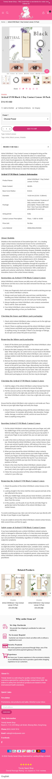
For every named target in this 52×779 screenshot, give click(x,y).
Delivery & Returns (24, 108)
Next (49, 50)
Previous (3, 50)
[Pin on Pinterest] (27, 89)
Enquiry (37, 108)
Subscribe (6, 712)
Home (3, 22)
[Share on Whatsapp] (33, 89)
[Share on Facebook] (20, 89)
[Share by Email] (37, 89)
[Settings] (43, 13)
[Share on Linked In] (30, 89)
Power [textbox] (5, 115)
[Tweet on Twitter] (23, 89)
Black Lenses (14, 137)
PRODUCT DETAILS (10, 147)
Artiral (7, 137)
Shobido (4, 94)
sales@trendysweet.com (15, 733)
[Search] (7, 13)
